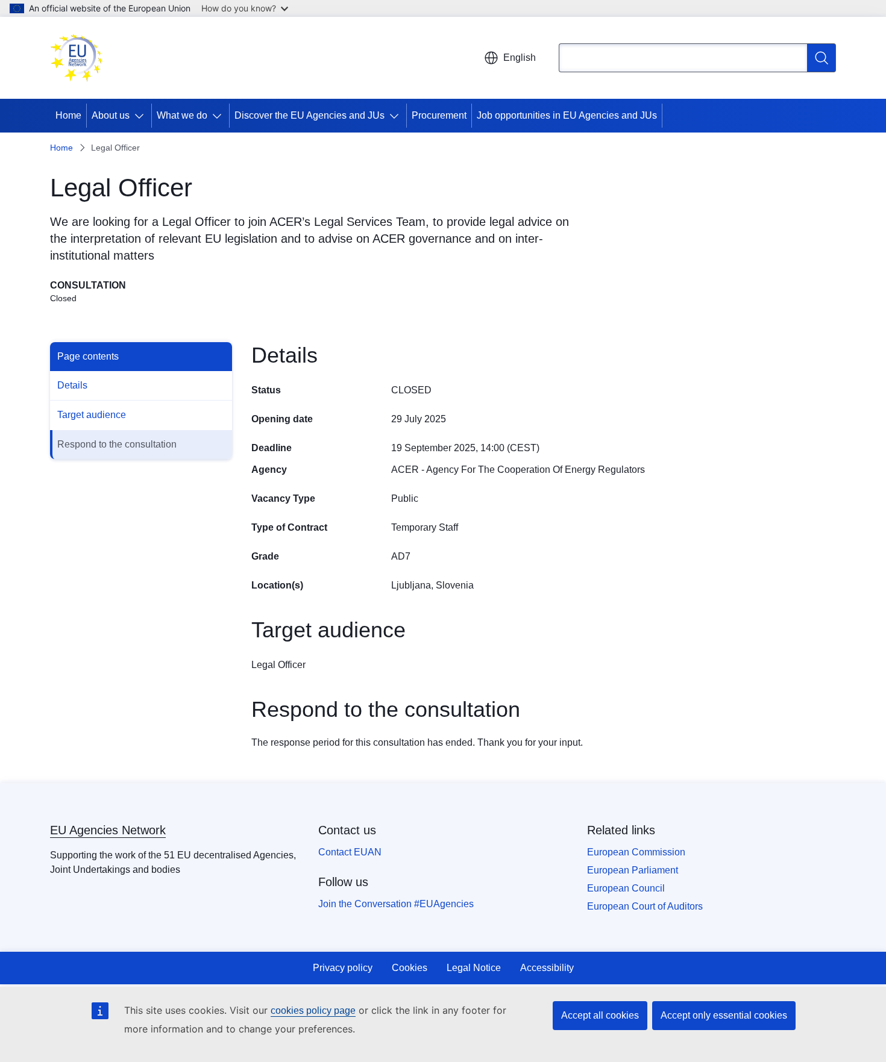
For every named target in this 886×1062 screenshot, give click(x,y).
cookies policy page (313, 1010)
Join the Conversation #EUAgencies (396, 904)
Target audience (91, 415)
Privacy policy (342, 968)
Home (68, 115)
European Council (626, 888)
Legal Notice (474, 968)
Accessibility (547, 968)
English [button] (519, 57)
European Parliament (632, 870)
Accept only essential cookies (724, 1015)
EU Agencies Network (108, 830)
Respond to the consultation (117, 444)
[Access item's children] (141, 116)
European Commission (636, 852)
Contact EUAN (350, 852)
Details (72, 385)
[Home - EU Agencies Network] (76, 57)
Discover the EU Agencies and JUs (309, 115)
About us (111, 115)
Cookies (409, 968)
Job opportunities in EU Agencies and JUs (567, 115)
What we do (182, 115)
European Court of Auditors (645, 906)
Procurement (439, 115)
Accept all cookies (600, 1015)
